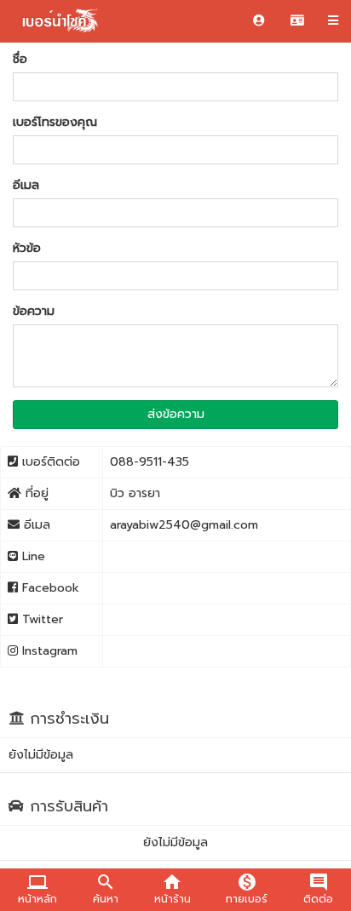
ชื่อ (20, 59)
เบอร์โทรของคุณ (55, 122)
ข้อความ (34, 311)
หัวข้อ (27, 248)
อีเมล (26, 185)
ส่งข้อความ (175, 414)
